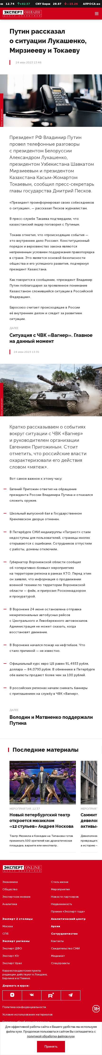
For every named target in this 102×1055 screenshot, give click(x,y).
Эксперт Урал (12, 963)
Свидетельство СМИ (65, 948)
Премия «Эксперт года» (68, 911)
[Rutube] (51, 995)
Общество (9, 889)
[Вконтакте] (32, 995)
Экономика (10, 882)
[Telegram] (70, 995)
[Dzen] (12, 995)
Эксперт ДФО (12, 948)
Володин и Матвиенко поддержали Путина (51, 720)
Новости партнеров (65, 896)
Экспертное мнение (16, 896)
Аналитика (9, 904)
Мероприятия (20, 808)
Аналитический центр (68, 919)
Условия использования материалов (27, 1014)
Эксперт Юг (10, 955)
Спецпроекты (60, 963)
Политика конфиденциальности (24, 1007)
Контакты (57, 941)
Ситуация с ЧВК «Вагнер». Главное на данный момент (51, 338)
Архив (55, 926)
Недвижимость (61, 904)
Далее (13, 328)
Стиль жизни (59, 882)
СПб (5, 933)
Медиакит (58, 955)
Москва (7, 926)
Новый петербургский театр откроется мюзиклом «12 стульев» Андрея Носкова (41, 820)
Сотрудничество (64, 933)
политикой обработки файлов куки (50, 1036)
